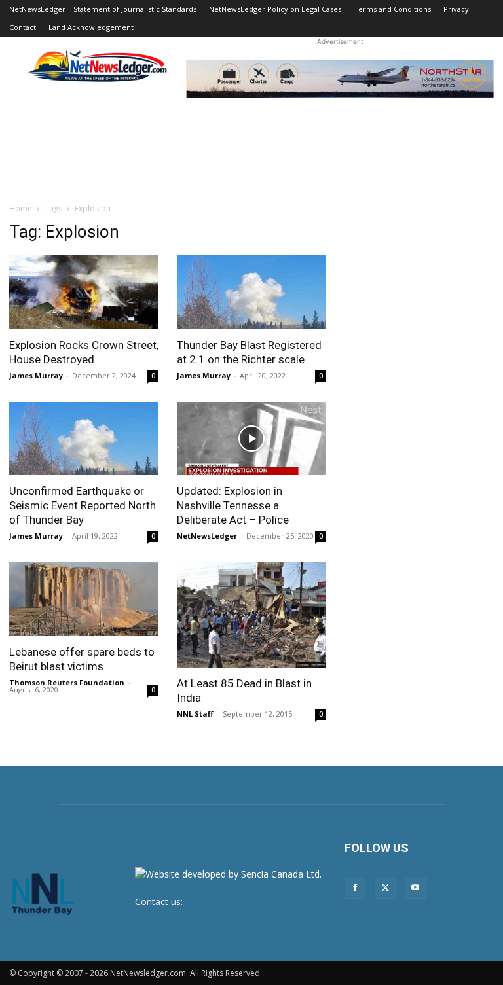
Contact (22, 27)
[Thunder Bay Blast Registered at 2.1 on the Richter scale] (251, 292)
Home (20, 208)
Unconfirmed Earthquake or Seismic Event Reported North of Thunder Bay (82, 505)
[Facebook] (355, 888)
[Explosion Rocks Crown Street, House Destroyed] (83, 292)
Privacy (456, 9)
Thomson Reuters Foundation (66, 682)
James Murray (36, 375)
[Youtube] (415, 888)
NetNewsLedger (207, 536)
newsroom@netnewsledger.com (254, 901)
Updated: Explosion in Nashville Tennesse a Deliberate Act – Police (233, 505)
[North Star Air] (340, 79)
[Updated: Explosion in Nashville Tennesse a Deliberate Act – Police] (251, 439)
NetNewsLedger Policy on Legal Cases (275, 9)
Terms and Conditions (392, 9)
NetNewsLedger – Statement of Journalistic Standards (102, 9)
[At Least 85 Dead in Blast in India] (251, 614)
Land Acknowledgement (91, 27)
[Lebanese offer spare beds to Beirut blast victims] (83, 599)
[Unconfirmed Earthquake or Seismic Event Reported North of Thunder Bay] (83, 439)
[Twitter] (385, 888)
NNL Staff (195, 714)
